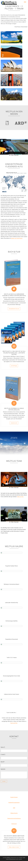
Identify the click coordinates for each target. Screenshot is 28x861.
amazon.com (14, 423)
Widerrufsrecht (14, 813)
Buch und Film (13, 723)
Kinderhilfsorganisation (14, 802)
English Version (14, 797)
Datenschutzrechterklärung (14, 818)
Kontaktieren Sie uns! (14, 308)
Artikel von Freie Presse (16, 238)
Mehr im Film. (20, 496)
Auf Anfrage (14, 365)
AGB (14, 807)
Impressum (14, 823)
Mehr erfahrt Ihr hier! (14, 847)
